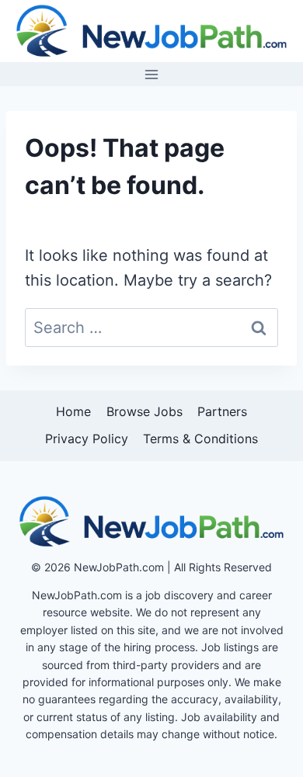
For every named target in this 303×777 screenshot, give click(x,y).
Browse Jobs (144, 411)
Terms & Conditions (200, 438)
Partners (222, 411)
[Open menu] (152, 74)
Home (73, 411)
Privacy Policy (86, 438)
